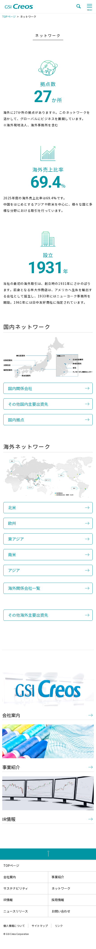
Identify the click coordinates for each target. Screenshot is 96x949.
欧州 (12, 523)
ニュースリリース (15, 911)
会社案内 (11, 715)
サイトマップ (40, 926)
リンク (59, 926)
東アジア (16, 539)
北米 (12, 507)
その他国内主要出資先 (28, 404)
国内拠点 (16, 420)
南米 (12, 554)
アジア (14, 570)
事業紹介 (11, 767)
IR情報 (8, 819)
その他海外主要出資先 (28, 615)
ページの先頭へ (48, 854)
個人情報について (14, 926)
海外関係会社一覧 (24, 588)
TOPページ (9, 16)
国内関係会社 (20, 388)
